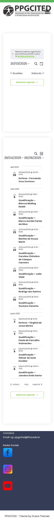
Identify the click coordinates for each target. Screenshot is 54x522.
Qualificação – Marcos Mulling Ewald (27, 203)
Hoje (26, 384)
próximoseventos (26, 56)
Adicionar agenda (25, 82)
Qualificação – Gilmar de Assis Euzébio (27, 357)
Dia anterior (17, 73)
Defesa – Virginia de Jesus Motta (30, 324)
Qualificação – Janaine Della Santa (30, 374)
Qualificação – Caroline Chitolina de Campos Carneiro (29, 258)
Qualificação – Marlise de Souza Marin (28, 238)
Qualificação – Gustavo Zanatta (28, 304)
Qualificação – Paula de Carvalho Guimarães (29, 340)
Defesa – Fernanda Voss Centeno (30, 180)
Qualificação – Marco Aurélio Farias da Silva (30, 221)
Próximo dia (36, 73)
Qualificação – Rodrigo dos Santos (30, 290)
